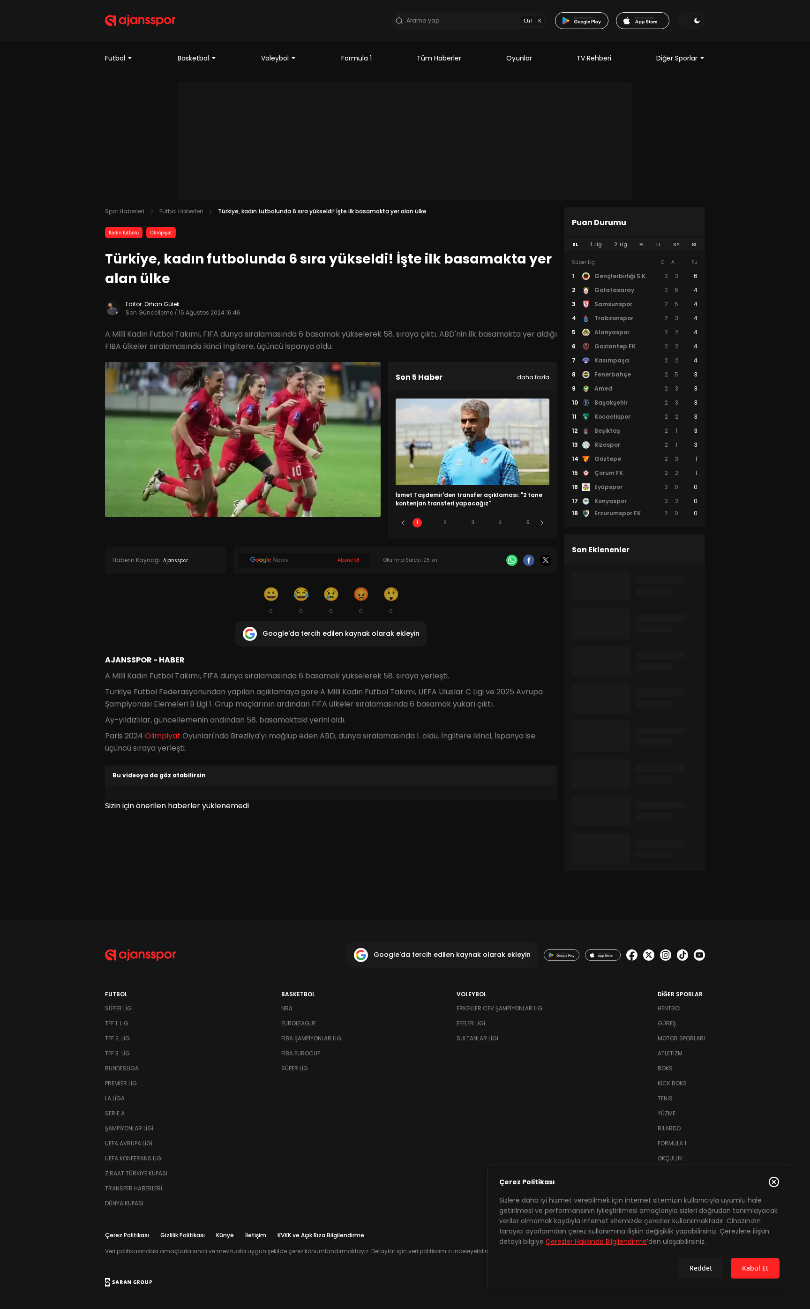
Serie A (115, 1113)
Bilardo (669, 1128)
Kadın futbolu (124, 232)
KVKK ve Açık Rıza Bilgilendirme (321, 1235)
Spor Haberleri (124, 211)
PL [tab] (642, 244)
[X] (545, 560)
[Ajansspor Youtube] (699, 955)
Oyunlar (519, 58)
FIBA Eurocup (300, 1053)
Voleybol (275, 58)
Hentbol (670, 1008)
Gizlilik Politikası (182, 1235)
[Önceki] (403, 523)
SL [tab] (575, 244)
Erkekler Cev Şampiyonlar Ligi (500, 1008)
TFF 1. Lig (116, 1023)
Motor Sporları (681, 1038)
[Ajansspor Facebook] (632, 955)
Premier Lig (121, 1083)
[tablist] (634, 244)
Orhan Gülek (162, 304)
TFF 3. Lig (117, 1053)
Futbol (115, 58)
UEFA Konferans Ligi (134, 1158)
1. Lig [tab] (596, 244)
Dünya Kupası (124, 1203)
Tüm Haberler (439, 58)
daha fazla (533, 377)
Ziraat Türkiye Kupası (136, 1173)
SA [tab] (676, 244)
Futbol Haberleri (181, 211)
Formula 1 (356, 58)
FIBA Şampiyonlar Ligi (312, 1038)
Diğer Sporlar (677, 58)
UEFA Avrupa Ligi (128, 1143)
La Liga (115, 1098)
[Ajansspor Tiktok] (682, 955)
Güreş (667, 1023)
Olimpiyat (161, 232)
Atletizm (670, 1053)
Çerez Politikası (127, 1235)
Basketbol (193, 58)
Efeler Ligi (471, 1023)
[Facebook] (528, 560)
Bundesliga (122, 1068)
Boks (665, 1068)
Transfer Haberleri (133, 1188)
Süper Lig (118, 1008)
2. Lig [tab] (620, 244)
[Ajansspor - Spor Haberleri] (140, 20)
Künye (225, 1235)
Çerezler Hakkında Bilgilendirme (596, 1241)
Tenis (665, 1098)
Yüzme (666, 1113)
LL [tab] (658, 244)
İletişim (255, 1235)
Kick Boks (672, 1083)
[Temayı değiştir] (691, 20)
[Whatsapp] (512, 560)
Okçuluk (670, 1158)
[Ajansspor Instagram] (665, 955)
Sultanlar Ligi (477, 1038)
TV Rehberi (594, 58)
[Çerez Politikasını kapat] (774, 1182)
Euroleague (298, 1023)
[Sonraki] (542, 523)
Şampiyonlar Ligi (129, 1128)
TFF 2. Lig (117, 1038)
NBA (286, 1008)
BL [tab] (694, 244)
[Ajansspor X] (648, 955)
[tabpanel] (634, 388)
